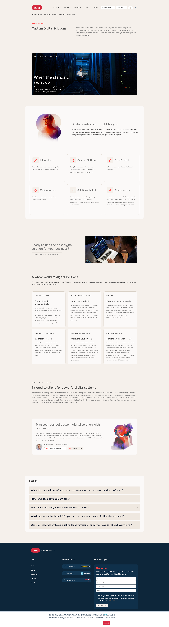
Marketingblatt (106, 7)
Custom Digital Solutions (67, 14)
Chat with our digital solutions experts (46, 254)
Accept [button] (106, 623)
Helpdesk (120, 7)
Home (34, 14)
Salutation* (100, 579)
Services (65, 7)
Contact (95, 7)
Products (76, 7)
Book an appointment (55, 448)
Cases (87, 7)
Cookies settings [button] (98, 623)
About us (54, 7)
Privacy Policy (107, 614)
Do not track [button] (115, 623)
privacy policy (112, 600)
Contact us (75, 448)
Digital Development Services (47, 14)
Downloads (34, 574)
